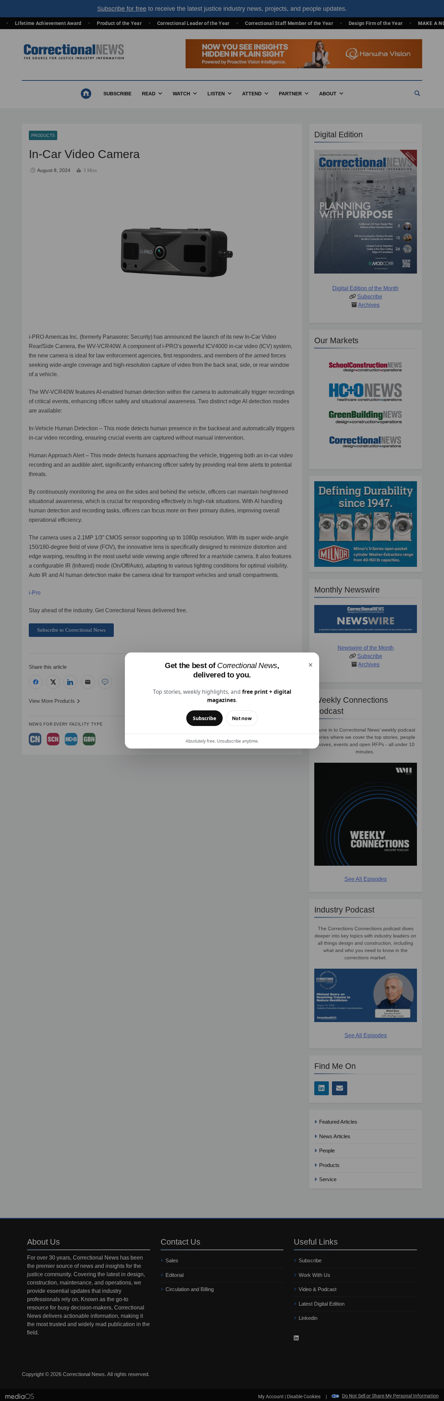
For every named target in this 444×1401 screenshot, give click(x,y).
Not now (242, 718)
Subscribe (204, 718)
